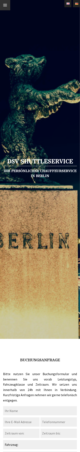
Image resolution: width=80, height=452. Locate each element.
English (67, 3)
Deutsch (76, 3)
